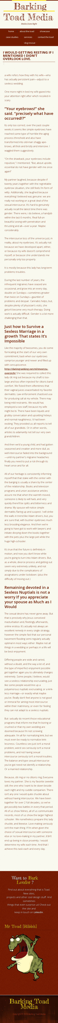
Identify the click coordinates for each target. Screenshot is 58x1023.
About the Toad (27, 31)
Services (28, 37)
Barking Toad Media (28, 11)
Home (11, 31)
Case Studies (12, 37)
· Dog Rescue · (29, 42)
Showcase (45, 31)
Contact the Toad (46, 37)
